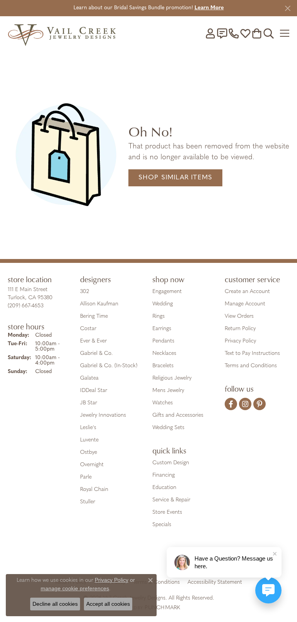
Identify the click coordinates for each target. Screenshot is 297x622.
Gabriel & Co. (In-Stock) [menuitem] (108, 366)
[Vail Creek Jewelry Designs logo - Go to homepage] (62, 33)
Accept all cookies (108, 604)
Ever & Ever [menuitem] (93, 341)
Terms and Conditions (251, 366)
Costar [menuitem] (88, 329)
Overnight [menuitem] (92, 465)
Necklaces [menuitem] (164, 353)
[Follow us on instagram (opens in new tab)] (245, 404)
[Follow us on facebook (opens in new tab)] (231, 404)
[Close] (287, 8)
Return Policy (240, 329)
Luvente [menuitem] (89, 440)
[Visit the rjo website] (150, 558)
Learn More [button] (209, 8)
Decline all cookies (55, 604)
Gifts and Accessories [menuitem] (177, 415)
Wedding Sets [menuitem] (168, 428)
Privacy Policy (240, 341)
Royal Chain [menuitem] (94, 489)
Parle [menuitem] (86, 477)
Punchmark (162, 608)
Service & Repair (171, 500)
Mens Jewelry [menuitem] (168, 391)
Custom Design (170, 463)
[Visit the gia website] (106, 558)
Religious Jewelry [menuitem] (171, 378)
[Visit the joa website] (130, 558)
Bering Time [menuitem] (94, 316)
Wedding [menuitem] (162, 304)
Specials (161, 525)
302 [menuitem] (84, 292)
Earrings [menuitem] (161, 329)
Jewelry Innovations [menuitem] (103, 415)
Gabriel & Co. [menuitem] (96, 353)
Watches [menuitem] (162, 403)
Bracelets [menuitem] (163, 366)
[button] (210, 33)
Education (164, 488)
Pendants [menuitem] (163, 341)
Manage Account (245, 304)
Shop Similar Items (175, 177)
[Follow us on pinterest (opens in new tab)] (259, 404)
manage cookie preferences (75, 588)
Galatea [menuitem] (89, 378)
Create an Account (247, 292)
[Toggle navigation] (284, 33)
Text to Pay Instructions (252, 353)
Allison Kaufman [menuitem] (99, 304)
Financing (163, 475)
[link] (222, 33)
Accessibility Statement (215, 582)
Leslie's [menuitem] (88, 428)
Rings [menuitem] (158, 316)
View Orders (239, 316)
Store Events (167, 512)
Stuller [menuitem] (87, 502)
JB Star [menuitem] (88, 403)
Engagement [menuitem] (167, 292)
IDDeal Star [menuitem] (93, 391)
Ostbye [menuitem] (88, 452)
